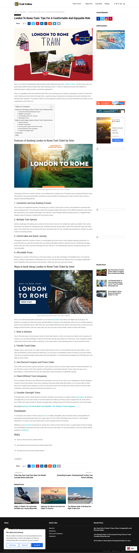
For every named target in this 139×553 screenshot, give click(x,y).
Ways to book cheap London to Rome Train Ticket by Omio (34, 120)
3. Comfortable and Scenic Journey (27, 116)
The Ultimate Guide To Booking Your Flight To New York (79, 507)
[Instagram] (119, 4)
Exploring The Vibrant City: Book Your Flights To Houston (53, 507)
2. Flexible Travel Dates (24, 124)
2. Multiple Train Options (24, 114)
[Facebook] (115, 4)
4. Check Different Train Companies (27, 128)
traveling (28, 425)
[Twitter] (117, 4)
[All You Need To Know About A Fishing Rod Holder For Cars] (101, 294)
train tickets (55, 320)
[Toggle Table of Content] (50, 106)
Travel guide (18, 458)
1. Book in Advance (22, 122)
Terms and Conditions (56, 533)
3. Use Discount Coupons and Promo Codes (29, 126)
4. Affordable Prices (23, 118)
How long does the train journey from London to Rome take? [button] (34, 445)
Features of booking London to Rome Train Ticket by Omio (34, 109)
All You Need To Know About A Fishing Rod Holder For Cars (115, 293)
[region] (24, 539)
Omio (44, 416)
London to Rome (69, 84)
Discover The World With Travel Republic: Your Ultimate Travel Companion (48, 406)
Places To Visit (77, 3)
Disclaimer (52, 531)
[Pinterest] (121, 4)
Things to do (88, 3)
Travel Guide (98, 3)
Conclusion (19, 133)
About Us (51, 528)
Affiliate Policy (115, 551)
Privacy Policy (106, 551)
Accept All (37, 545)
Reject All (25, 545)
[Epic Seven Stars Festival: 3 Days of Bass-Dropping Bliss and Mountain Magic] (101, 272)
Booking (107, 3)
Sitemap (132, 551)
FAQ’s (17, 135)
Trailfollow (25, 430)
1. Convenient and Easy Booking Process (28, 111)
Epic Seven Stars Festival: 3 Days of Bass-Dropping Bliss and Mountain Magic (116, 271)
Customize (12, 545)
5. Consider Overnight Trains (25, 130)
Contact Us (52, 536)
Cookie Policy (124, 551)
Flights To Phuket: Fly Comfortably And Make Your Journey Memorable (25, 507)
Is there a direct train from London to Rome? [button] (30, 439)
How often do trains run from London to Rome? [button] (30, 450)
